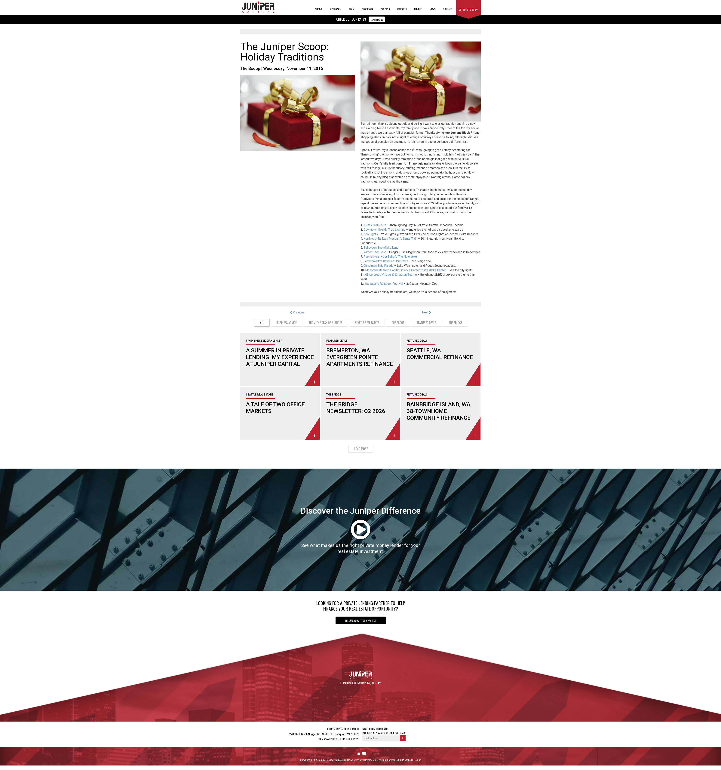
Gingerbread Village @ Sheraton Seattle (391, 274)
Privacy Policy (355, 760)
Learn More (376, 19)
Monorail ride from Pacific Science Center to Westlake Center (405, 270)
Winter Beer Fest (375, 252)
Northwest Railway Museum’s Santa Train (390, 238)
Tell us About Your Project (360, 620)
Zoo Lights (371, 234)
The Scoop (250, 68)
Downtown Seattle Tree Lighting (384, 229)
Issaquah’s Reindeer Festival (384, 283)
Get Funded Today (468, 9)
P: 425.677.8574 (328, 739)
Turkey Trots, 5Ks (375, 225)
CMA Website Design (410, 760)
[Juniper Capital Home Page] (258, 12)
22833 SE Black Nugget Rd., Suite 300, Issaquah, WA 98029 (324, 734)
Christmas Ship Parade (379, 265)
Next (425, 312)
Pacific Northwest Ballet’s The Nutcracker (391, 256)
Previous (298, 312)
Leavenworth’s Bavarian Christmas (386, 261)
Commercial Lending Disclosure (381, 760)
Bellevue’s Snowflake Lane (381, 247)
